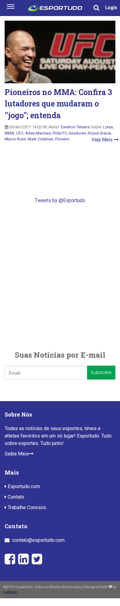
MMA (9, 133)
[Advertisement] (60, 277)
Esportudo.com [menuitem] (23, 486)
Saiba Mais (17, 454)
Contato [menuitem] (15, 497)
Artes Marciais (38, 133)
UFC (19, 133)
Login (111, 7)
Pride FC (60, 133)
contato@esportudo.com (38, 540)
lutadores (77, 133)
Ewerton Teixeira (75, 127)
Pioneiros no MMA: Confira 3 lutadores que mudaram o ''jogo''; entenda (58, 103)
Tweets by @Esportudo (60, 200)
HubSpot (10, 592)
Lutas (108, 127)
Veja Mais (102, 140)
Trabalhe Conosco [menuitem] (26, 507)
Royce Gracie (99, 133)
